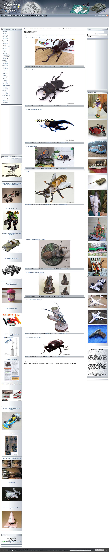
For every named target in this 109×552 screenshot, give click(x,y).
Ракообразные (5, 85)
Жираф (4, 43)
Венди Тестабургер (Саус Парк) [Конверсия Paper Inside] (11, 284)
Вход (45, 15)
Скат (3, 90)
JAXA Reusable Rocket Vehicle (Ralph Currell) (11, 508)
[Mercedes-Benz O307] (97, 157)
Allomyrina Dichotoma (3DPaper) (33, 337)
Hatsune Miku (11, 434)
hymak (46, 296)
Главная (3, 15)
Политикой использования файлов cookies (80, 550)
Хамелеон (4, 98)
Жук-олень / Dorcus (30, 69)
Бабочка (4, 33)
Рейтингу (43, 35)
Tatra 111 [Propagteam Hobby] (11, 258)
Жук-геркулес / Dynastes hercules (34, 109)
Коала (3, 53)
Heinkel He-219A (11, 482)
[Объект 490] (97, 188)
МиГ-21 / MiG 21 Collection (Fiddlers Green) (11, 384)
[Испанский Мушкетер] (97, 275)
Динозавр (4, 38)
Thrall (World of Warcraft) (11, 208)
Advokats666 (13, 541)
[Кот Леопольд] (97, 118)
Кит (3, 51)
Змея (3, 50)
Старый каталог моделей (29, 15)
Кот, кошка (4, 56)
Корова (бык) (5, 55)
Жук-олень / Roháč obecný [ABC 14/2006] (35, 239)
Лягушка (4, 65)
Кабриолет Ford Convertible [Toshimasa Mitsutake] (11, 234)
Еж (3, 41)
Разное (4, 102)
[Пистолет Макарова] (97, 343)
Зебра (3, 48)
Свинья (4, 88)
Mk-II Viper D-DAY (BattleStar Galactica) (12, 458)
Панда (3, 73)
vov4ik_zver (18, 541)
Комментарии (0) (64, 66)
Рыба (3, 87)
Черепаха (4, 100)
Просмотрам (62, 35)
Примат (4, 82)
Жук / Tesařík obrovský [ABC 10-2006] (35, 272)
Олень (3, 70)
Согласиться (100, 549)
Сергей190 (4, 541)
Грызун (4, 35)
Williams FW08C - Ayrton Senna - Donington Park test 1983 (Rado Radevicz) (11, 184)
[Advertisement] (54, 22)
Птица (3, 83)
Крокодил (4, 58)
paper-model (48, 66)
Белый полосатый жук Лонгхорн (34, 299)
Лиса (3, 61)
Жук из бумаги (28, 66)
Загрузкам (56, 35)
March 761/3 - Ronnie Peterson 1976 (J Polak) (11, 409)
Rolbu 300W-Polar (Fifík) (11, 308)
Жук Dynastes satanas (31, 146)
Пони (3, 78)
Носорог (4, 68)
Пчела (27, 171)
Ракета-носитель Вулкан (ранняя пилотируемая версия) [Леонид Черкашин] (11, 334)
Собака (4, 93)
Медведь (4, 67)
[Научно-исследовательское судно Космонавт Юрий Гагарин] (97, 172)
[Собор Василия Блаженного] (97, 241)
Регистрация (40, 15)
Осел (3, 72)
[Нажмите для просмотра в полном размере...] (54, 64)
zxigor (8, 541)
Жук (3, 45)
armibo (7, 542)
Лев (3, 60)
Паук (3, 75)
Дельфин (4, 36)
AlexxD (46, 356)
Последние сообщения (17, 15)
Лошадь (4, 63)
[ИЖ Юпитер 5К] (97, 138)
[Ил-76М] (97, 308)
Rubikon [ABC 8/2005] (12, 359)
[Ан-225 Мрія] (97, 323)
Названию (38, 35)
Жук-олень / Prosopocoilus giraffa (34, 37)
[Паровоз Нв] (97, 255)
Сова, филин (5, 95)
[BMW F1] (97, 293)
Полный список (13, 542)
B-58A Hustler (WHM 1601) (12, 158)
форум (8, 15)
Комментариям (49, 35)
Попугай (4, 80)
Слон (3, 92)
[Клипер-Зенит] (97, 215)
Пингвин (4, 77)
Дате (33, 35)
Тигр (3, 97)
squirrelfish (47, 168)
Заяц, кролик (5, 46)
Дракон (4, 40)
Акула (3, 31)
